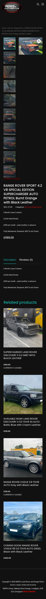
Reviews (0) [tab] (26, 259)
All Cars (10, 28)
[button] (39, 41)
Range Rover (19, 28)
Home (4, 28)
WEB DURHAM (29, 592)
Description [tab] (10, 259)
